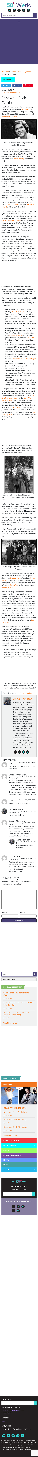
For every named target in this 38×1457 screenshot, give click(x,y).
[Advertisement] (19, 44)
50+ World (5, 72)
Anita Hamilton (22, 699)
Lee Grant (30, 338)
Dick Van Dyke (12, 204)
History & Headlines (19, 1155)
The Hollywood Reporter (9, 116)
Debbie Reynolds (15, 335)
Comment (5, 888)
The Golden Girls (7, 587)
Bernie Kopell (31, 359)
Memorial (13, 92)
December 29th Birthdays (15, 1127)
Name (4, 912)
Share (7, 85)
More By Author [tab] (26, 693)
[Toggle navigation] (19, 22)
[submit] (34, 974)
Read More (7, 998)
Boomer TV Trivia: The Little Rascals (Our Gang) (16, 1013)
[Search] (34, 15)
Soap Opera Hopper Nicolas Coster (16, 993)
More (19, 1165)
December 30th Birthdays (15, 1119)
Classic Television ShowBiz (11, 221)
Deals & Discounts (19, 1141)
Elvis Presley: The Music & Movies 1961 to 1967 (18, 1003)
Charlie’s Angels (15, 578)
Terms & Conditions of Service (12, 1410)
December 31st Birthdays (15, 1112)
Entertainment (16, 72)
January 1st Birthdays (15, 1107)
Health (19, 1150)
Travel (19, 1170)
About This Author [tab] (10, 693)
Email (22, 912)
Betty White (14, 585)
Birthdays (19, 1085)
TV (19, 92)
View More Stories (10, 1023)
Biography (27, 72)
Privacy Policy (6, 1413)
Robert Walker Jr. (18, 312)
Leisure (19, 1160)
